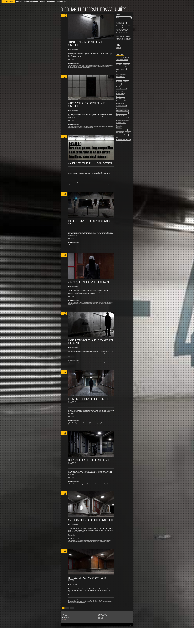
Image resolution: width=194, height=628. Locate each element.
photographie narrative (98, 303)
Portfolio (18, 1)
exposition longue (84, 184)
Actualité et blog (61, 1)
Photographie (76, 63)
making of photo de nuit (121, 88)
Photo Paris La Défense (99, 126)
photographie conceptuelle (103, 66)
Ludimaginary (8, 1)
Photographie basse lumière (91, 66)
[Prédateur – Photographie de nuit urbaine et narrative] (91, 383)
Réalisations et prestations (47, 1)
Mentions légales (128, 625)
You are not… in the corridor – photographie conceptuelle (124, 26)
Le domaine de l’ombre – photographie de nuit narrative (89, 461)
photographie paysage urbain (74, 67)
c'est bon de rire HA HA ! (76, 65)
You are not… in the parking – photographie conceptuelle (124, 39)
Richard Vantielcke (74, 49)
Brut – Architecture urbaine (123, 36)
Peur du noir (76, 126)
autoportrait (118, 64)
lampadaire (124, 84)
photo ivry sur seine (102, 244)
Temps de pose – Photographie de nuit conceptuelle (85, 43)
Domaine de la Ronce (121, 69)
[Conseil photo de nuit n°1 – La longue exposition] (91, 147)
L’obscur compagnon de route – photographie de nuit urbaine (90, 342)
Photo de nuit (82, 126)
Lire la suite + (71, 59)
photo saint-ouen (120, 132)
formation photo (119, 79)
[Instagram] (117, 48)
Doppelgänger (74, 422)
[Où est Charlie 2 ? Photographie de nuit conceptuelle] (91, 87)
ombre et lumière (80, 244)
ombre (91, 65)
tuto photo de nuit (83, 182)
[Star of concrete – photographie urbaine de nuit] (91, 504)
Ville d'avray (119, 142)
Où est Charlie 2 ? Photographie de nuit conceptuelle (86, 104)
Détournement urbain (120, 74)
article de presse (120, 62)
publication (128, 132)
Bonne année (126, 64)
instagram (126, 81)
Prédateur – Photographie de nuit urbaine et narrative (88, 400)
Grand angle (84, 65)
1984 (117, 57)
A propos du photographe (31, 1)
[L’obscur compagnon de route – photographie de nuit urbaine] (91, 324)
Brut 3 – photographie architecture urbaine (122, 29)
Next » (71, 608)
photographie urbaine (86, 67)
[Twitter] (119, 48)
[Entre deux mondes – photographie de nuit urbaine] (91, 561)
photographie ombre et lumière (75, 424)
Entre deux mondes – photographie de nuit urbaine (87, 579)
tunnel (128, 139)
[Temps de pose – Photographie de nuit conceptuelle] (91, 26)
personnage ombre (106, 65)
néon (88, 65)
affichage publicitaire (124, 57)
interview (118, 84)
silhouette (70, 304)
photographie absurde (121, 105)
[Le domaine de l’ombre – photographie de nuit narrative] (91, 444)
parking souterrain (97, 65)
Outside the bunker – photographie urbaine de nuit (89, 222)
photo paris (82, 66)
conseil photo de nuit (75, 184)
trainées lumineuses (120, 139)
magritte (118, 86)
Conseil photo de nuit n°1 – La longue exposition (90, 163)
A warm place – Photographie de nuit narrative (89, 282)
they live (118, 137)
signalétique (71, 246)
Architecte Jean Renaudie (76, 540)
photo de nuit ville (75, 66)
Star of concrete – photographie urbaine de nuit (90, 520)
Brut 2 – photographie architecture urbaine (122, 33)
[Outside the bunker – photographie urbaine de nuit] (91, 205)
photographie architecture (74, 601)
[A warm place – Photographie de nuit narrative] (91, 266)
